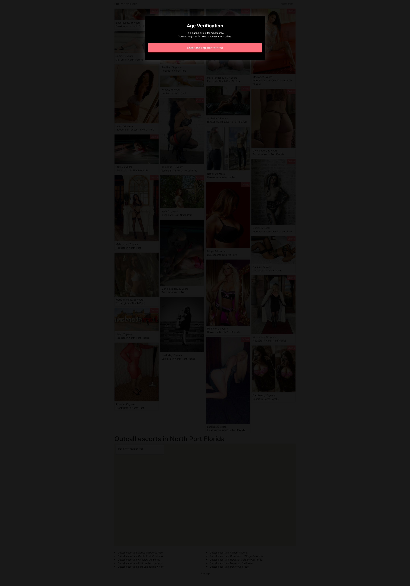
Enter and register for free (205, 47)
